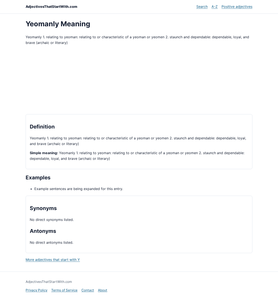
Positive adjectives (237, 6)
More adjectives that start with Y (53, 259)
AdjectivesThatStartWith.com (51, 6)
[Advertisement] (139, 79)
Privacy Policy (36, 290)
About (102, 290)
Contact (87, 290)
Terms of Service (64, 290)
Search (202, 6)
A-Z (215, 6)
